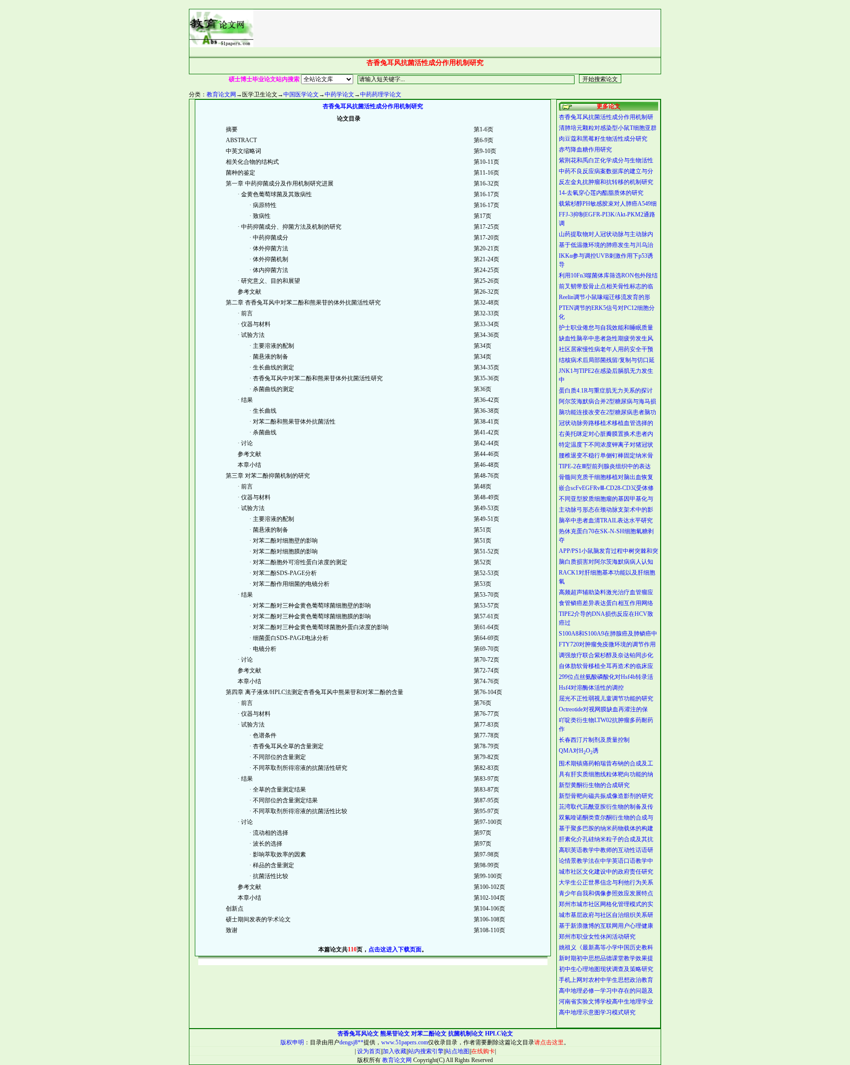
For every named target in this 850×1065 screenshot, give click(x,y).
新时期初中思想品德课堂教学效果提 (606, 958)
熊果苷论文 (395, 1033)
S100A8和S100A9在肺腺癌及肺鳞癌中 (608, 633)
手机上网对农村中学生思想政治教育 (606, 979)
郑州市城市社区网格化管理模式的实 (606, 904)
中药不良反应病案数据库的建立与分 (606, 171)
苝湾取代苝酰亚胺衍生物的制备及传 (606, 806)
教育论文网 (221, 94)
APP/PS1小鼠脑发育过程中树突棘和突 (608, 551)
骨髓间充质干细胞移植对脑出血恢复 (606, 477)
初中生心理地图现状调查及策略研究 (606, 969)
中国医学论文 (301, 94)
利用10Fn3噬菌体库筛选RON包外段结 (608, 275)
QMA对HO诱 (579, 750)
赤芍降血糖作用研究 (585, 149)
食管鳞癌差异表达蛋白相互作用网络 (606, 603)
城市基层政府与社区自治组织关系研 (606, 915)
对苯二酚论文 (429, 1033)
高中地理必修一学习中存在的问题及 (606, 990)
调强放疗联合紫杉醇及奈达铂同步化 (606, 655)
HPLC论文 (499, 1033)
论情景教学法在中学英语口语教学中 (606, 860)
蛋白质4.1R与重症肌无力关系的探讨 (606, 390)
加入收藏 (394, 1051)
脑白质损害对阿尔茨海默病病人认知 (606, 561)
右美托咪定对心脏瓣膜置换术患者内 (606, 433)
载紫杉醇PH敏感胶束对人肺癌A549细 (608, 203)
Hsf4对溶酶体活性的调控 (591, 687)
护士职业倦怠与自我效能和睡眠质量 (606, 327)
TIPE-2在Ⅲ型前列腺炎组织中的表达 (605, 466)
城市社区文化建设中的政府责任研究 (606, 871)
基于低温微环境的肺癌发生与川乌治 (606, 245)
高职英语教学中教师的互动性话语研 (606, 850)
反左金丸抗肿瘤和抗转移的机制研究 (606, 182)
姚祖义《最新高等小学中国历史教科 (606, 947)
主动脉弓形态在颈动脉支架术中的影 (606, 509)
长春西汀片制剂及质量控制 (594, 739)
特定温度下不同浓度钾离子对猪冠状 (606, 444)
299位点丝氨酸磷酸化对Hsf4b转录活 (606, 676)
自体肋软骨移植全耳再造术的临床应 (606, 666)
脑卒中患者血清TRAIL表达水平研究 (606, 520)
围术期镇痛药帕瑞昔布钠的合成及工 (606, 763)
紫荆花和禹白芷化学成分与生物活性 (606, 160)
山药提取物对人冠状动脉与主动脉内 (606, 234)
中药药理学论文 (380, 94)
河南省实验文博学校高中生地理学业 (606, 1001)
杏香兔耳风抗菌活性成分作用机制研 (606, 117)
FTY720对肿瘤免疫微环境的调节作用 (607, 644)
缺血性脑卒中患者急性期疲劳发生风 (606, 338)
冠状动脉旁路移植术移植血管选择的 (606, 423)
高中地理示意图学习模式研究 (597, 1012)
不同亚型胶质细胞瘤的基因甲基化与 (606, 498)
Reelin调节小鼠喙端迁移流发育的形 (604, 297)
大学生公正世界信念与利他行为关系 (606, 882)
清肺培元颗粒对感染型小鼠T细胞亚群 (608, 127)
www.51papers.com (404, 1042)
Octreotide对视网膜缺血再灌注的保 (603, 709)
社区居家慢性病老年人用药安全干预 (606, 349)
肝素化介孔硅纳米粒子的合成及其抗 (606, 839)
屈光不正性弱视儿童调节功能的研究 (606, 698)
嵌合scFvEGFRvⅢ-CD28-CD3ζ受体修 (606, 488)
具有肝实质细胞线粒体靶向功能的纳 (606, 774)
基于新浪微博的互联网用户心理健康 (606, 925)
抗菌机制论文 (466, 1033)
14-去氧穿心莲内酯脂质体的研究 (601, 192)
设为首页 (368, 1051)
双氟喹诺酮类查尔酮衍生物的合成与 (606, 817)
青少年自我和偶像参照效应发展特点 (606, 893)
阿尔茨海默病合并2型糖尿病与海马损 (607, 401)
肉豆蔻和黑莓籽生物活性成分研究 (603, 138)
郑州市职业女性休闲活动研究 (597, 936)
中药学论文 (339, 94)
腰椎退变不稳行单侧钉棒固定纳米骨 (606, 455)
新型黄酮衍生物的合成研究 (594, 785)
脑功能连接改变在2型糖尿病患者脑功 (607, 412)
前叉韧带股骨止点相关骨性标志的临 (606, 286)
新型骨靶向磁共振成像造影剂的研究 (606, 795)
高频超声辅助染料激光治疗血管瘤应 (606, 592)
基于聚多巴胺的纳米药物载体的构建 (606, 828)
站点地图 (457, 1051)
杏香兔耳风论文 (358, 1033)
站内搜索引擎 (426, 1051)
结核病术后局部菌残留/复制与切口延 (607, 360)
